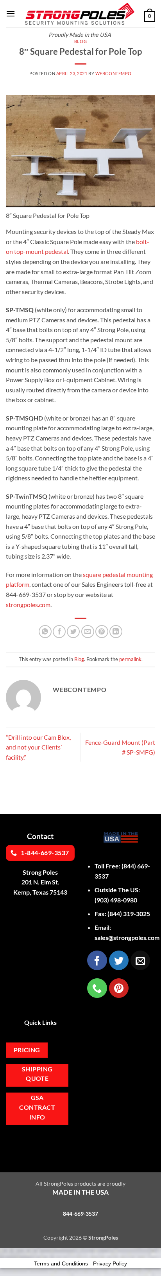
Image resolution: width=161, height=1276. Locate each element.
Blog (80, 41)
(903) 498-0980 (116, 900)
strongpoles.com (28, 604)
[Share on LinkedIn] (115, 631)
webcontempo (113, 73)
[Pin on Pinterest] (101, 631)
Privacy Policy (110, 1263)
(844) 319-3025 (128, 913)
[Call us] (97, 988)
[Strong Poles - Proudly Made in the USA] (79, 13)
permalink (130, 659)
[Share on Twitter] (73, 631)
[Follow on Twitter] (119, 960)
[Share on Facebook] (59, 631)
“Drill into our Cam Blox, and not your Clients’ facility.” (38, 747)
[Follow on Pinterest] (119, 988)
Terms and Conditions (61, 1263)
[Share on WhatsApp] (45, 631)
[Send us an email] (140, 960)
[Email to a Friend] (87, 631)
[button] (10, 13)
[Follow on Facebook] (97, 960)
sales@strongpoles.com (127, 937)
